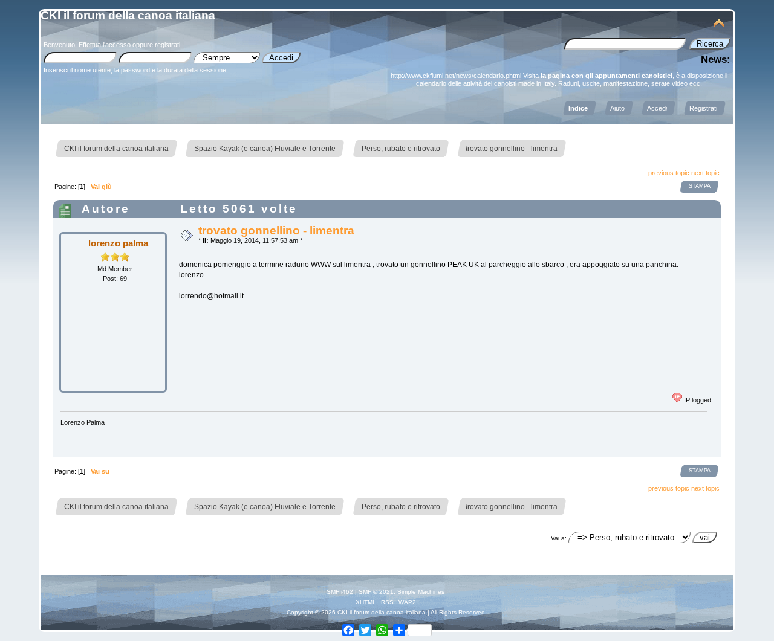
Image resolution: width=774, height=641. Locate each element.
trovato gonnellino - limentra (276, 230)
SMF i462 (340, 591)
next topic (705, 172)
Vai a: (559, 538)
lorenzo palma (118, 243)
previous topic (668, 172)
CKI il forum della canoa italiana (128, 15)
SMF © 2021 (376, 591)
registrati (167, 44)
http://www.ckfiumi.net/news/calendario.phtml (456, 75)
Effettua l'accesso (105, 44)
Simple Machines (420, 591)
